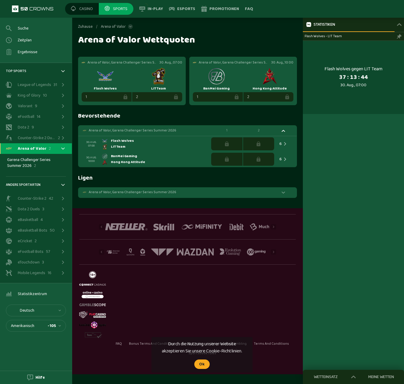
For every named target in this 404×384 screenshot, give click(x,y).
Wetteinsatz (326, 377)
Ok (202, 364)
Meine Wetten (381, 377)
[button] (82, 9)
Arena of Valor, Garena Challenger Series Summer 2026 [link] (132, 130)
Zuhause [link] (85, 27)
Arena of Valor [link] (113, 27)
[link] (32, 9)
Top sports (16, 71)
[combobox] (36, 310)
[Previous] (101, 227)
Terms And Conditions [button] (271, 343)
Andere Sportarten (23, 185)
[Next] (273, 227)
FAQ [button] (119, 343)
